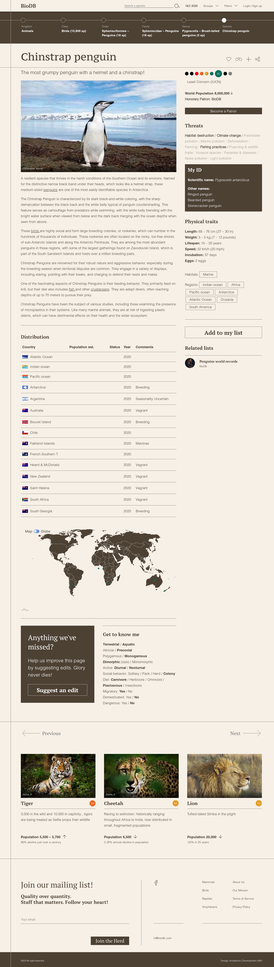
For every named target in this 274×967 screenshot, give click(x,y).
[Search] (177, 5)
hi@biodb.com (163, 938)
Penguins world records (218, 361)
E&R (259, 960)
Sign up (257, 6)
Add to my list (223, 332)
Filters (228, 6)
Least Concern (198, 82)
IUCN (216, 82)
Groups (208, 6)
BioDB (28, 5)
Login (246, 6)
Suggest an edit (57, 690)
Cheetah (113, 803)
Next (235, 733)
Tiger (27, 803)
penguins (50, 190)
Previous (51, 733)
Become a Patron (223, 111)
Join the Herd (110, 941)
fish (72, 289)
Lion (192, 803)
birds (35, 231)
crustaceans (100, 289)
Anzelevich (235, 960)
